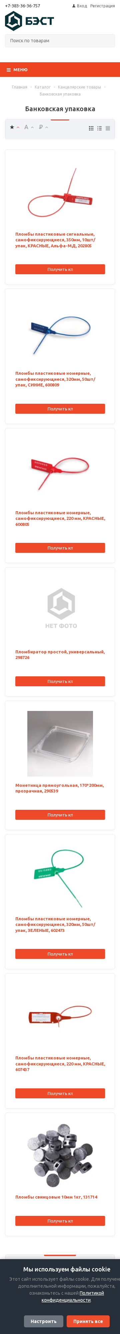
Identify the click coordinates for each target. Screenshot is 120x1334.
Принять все (88, 1321)
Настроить (44, 1321)
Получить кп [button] (60, 269)
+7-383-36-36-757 (22, 5)
